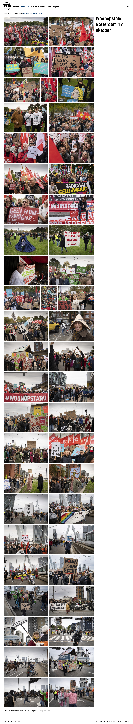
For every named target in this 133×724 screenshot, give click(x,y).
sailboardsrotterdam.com (113, 721)
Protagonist (126, 721)
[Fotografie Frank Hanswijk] (7, 6)
